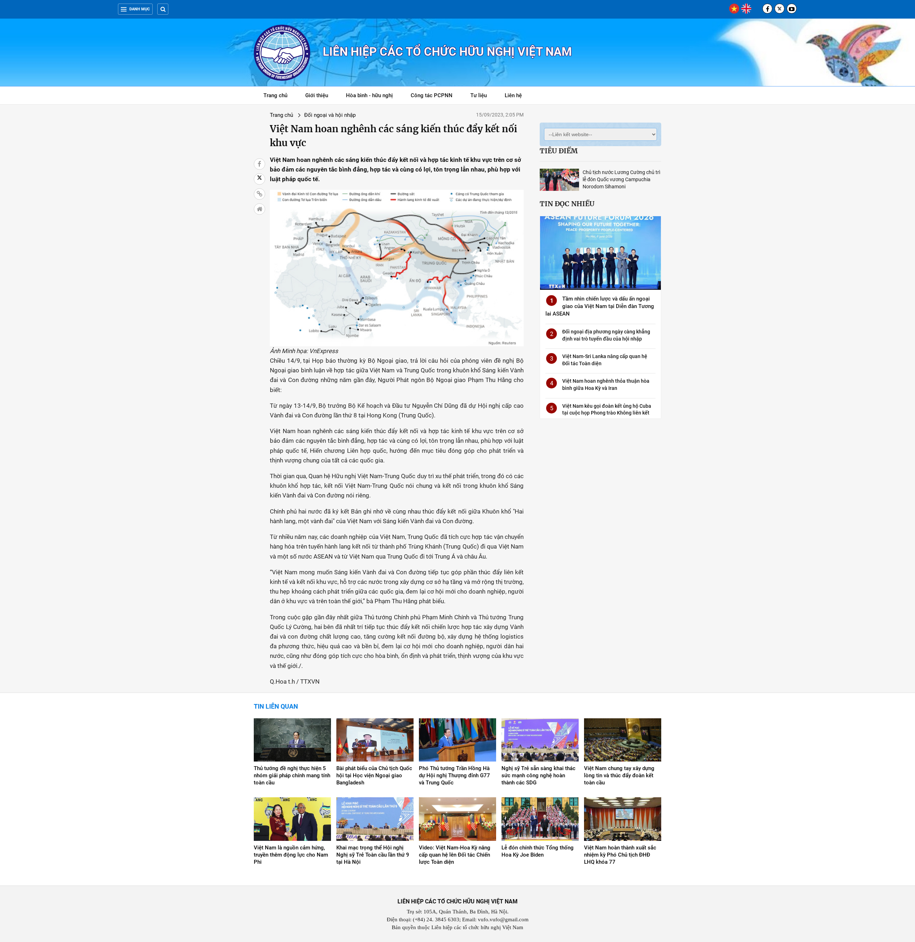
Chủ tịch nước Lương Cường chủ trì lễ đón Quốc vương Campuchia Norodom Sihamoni (621, 179)
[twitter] (780, 9)
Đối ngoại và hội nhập (330, 115)
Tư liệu (482, 96)
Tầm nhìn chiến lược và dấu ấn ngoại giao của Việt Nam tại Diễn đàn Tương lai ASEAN (599, 306)
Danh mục (139, 9)
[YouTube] (792, 9)
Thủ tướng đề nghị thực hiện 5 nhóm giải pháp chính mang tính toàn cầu (292, 775)
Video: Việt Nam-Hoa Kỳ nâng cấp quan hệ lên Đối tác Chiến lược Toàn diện (454, 854)
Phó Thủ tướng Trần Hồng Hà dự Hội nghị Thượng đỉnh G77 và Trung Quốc (454, 775)
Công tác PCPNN (431, 95)
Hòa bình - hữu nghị (369, 95)
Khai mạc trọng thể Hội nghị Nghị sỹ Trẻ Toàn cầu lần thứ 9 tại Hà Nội (372, 854)
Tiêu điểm (559, 151)
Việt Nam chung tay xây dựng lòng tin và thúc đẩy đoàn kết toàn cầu (619, 775)
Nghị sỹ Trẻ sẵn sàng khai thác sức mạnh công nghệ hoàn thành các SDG (538, 775)
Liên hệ (513, 95)
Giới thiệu (316, 95)
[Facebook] (767, 9)
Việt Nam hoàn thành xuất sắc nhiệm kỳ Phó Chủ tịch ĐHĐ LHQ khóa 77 (620, 854)
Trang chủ (275, 95)
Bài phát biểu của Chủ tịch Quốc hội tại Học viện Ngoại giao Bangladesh (374, 775)
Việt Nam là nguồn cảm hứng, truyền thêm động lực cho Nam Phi (291, 854)
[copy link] (259, 194)
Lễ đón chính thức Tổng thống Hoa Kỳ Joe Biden (537, 851)
